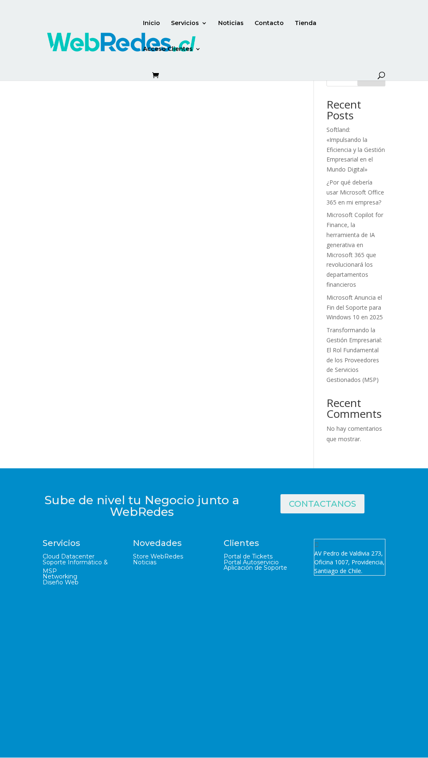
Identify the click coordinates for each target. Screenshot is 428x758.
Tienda (305, 23)
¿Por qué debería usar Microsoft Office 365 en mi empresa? (355, 192)
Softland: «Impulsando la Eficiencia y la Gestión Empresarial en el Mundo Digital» (355, 149)
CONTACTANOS (322, 504)
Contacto (269, 23)
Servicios (185, 23)
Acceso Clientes (168, 49)
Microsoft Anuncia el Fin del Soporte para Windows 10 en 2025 (354, 307)
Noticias (231, 23)
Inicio (151, 23)
